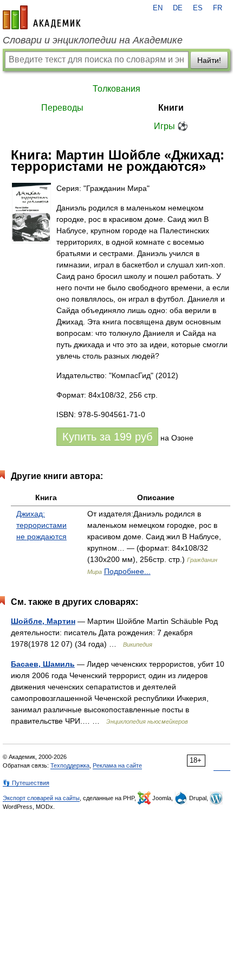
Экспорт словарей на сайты (41, 798)
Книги (171, 107)
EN (158, 8)
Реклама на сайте (117, 765)
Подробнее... (127, 571)
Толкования (116, 88)
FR (217, 8)
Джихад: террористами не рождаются (41, 525)
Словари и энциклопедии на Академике (93, 40)
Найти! (209, 60)
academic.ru (42, 17)
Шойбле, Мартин (43, 621)
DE (178, 8)
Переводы (62, 107)
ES (198, 8)
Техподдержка (69, 765)
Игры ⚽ (171, 126)
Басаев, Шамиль (43, 664)
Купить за (107, 437)
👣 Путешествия (26, 783)
